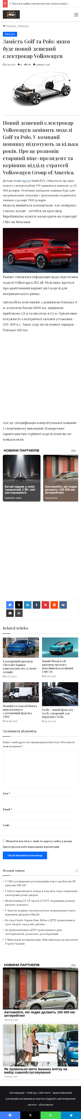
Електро (24, 26)
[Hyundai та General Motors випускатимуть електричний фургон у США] (21, 692)
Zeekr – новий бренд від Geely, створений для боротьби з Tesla (57, 713)
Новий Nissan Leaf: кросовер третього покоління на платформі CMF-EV (57, 666)
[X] (19, 605)
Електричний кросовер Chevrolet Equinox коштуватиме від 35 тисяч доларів (19, 667)
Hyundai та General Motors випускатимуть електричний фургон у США (20, 711)
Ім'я (6, 793)
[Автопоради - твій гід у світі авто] (11, 14)
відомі (26, 181)
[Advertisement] (40, 377)
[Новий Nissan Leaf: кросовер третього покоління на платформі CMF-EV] (60, 647)
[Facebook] (10, 605)
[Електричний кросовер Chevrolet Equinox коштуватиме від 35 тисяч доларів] (21, 647)
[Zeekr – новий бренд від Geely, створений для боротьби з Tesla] (60, 694)
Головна (10, 26)
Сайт (6, 825)
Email (7, 809)
